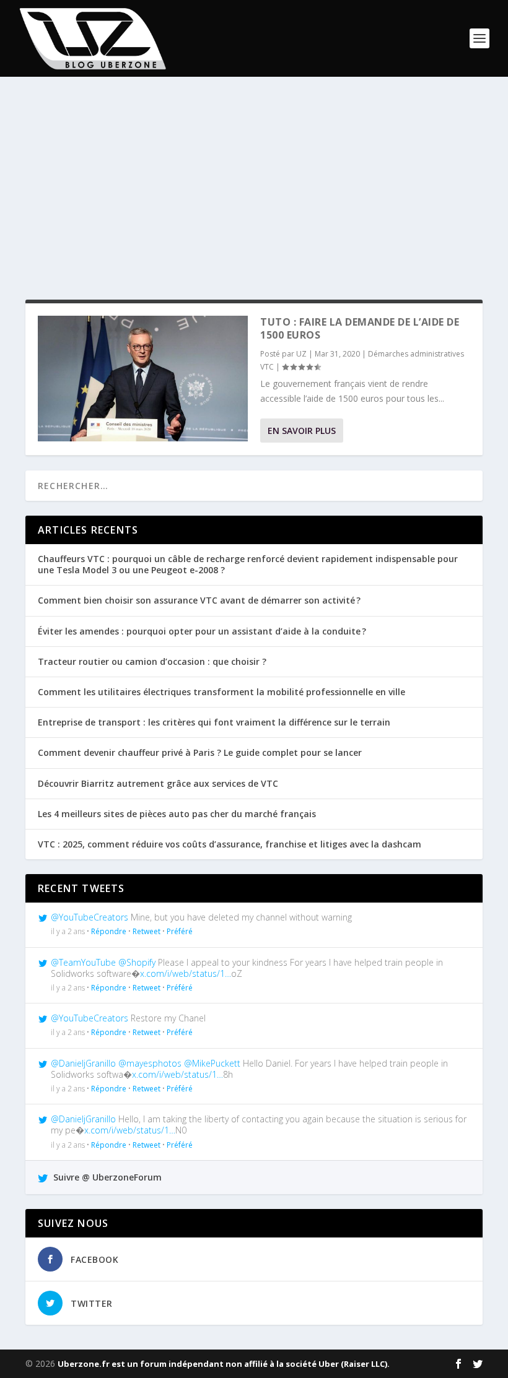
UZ (301, 354)
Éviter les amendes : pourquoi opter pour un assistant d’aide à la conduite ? (202, 631)
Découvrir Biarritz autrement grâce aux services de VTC (158, 783)
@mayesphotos (150, 1063)
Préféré (180, 931)
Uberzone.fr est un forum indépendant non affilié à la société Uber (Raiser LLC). (224, 1363)
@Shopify (136, 962)
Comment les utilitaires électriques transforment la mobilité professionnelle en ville (221, 692)
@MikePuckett (212, 1063)
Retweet (146, 931)
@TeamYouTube (83, 962)
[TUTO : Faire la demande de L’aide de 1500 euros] (143, 378)
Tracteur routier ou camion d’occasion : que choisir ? (152, 661)
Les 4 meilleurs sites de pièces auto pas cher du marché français (177, 814)
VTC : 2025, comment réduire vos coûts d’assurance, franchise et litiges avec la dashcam (229, 844)
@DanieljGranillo (83, 1063)
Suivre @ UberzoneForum (106, 1177)
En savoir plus (302, 430)
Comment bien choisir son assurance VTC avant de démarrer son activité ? (199, 600)
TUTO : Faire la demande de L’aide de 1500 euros (359, 328)
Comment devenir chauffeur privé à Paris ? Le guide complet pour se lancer (200, 752)
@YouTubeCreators (89, 917)
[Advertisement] (254, 188)
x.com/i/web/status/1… (185, 973)
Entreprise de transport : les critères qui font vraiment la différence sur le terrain (214, 722)
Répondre (108, 931)
